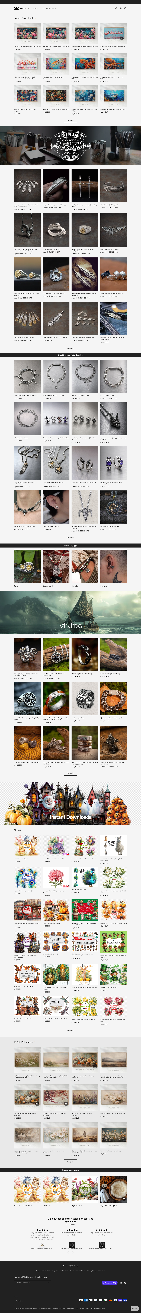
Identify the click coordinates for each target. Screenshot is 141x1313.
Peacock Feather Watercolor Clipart (24, 891)
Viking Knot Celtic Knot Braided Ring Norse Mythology (56, 763)
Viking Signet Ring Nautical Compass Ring (26, 762)
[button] (36, 8)
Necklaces (47, 586)
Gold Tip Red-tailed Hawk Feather (24, 337)
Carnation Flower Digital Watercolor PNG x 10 (55, 892)
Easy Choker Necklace (107, 395)
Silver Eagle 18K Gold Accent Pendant (54, 293)
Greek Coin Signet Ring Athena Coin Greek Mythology (26, 294)
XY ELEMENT (21, 1308)
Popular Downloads (22, 1205)
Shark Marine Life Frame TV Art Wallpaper (113, 109)
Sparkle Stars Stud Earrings (51, 526)
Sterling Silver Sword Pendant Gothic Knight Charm (85, 206)
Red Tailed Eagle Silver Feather (109, 249)
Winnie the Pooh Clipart (21, 859)
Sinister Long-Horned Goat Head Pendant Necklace (84, 527)
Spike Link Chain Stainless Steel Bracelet (26, 395)
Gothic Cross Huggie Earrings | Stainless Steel (84, 483)
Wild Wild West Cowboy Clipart (23, 1018)
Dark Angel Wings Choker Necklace (24, 526)
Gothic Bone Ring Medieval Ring (110, 674)
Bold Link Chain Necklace (21, 438)
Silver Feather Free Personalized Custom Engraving (84, 294)
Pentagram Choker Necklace (80, 395)
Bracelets (75, 586)
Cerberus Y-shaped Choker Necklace (53, 395)
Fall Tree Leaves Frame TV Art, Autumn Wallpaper (54, 1114)
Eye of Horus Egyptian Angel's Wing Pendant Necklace (24, 483)
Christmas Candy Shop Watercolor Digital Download (26, 924)
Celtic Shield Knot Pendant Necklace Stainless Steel (54, 674)
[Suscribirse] (48, 1282)
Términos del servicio (72, 1308)
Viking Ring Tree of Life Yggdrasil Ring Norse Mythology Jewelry (85, 763)
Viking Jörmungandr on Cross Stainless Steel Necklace (112, 763)
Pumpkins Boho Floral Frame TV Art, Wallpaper (83, 1077)
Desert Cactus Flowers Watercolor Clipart (84, 859)
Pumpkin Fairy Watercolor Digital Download (113, 923)
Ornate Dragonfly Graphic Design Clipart (55, 1018)
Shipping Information (43, 1271)
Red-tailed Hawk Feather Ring (52, 249)
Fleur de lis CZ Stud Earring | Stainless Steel (56, 438)
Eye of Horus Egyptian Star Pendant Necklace (53, 483)
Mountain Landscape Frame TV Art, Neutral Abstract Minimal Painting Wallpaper (113, 1077)
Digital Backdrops (107, 1205)
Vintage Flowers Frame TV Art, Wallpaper (112, 1113)
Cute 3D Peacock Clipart (79, 890)
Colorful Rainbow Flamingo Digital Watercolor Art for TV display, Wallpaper (26, 78)
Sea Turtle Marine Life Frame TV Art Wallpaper (53, 78)
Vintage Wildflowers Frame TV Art (110, 1151)
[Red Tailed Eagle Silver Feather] (100, 1245)
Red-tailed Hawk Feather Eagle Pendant (55, 337)
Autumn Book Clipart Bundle (51, 923)
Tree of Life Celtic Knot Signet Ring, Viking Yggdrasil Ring (26, 719)
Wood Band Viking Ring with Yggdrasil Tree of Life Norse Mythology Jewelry (56, 719)
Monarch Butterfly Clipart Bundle (24, 986)
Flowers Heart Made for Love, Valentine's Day (112, 1020)
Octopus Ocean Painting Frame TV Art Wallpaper (111, 78)
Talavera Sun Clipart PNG (50, 954)
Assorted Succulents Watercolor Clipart (54, 859)
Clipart (45, 1205)
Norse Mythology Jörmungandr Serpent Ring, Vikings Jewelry (26, 674)
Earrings (103, 586)
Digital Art (76, 1205)
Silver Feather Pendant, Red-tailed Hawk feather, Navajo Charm (26, 206)
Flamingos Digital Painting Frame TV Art (112, 47)
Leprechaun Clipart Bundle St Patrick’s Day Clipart (113, 956)
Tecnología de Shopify (31, 1308)
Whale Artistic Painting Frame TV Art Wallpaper (25, 110)
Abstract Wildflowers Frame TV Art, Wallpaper (82, 1114)
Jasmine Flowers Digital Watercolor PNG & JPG (113, 892)
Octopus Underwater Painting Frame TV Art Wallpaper (85, 78)
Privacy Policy (91, 1271)
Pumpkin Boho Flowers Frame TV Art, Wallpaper (25, 1114)
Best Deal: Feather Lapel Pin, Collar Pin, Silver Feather (112, 338)
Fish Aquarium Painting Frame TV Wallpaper (27, 47)
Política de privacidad (59, 1308)
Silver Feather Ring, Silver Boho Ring (111, 293)
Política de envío (84, 1308)
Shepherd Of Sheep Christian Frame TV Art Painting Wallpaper (84, 1152)
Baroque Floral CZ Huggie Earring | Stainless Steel (111, 483)
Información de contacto (98, 1308)
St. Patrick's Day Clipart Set (108, 987)
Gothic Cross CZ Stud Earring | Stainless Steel (84, 439)
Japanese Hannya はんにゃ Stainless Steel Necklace (113, 439)
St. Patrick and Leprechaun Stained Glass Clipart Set (55, 988)
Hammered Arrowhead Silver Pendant (83, 337)
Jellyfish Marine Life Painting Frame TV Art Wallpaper (84, 110)
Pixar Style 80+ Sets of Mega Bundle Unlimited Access (82, 955)
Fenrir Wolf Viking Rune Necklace (110, 526)
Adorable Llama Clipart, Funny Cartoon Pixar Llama (112, 859)
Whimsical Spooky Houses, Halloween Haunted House (25, 956)
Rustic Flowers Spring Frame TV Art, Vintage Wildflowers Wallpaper (27, 1077)
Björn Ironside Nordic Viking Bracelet (111, 718)
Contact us (101, 1271)
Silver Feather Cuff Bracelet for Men (111, 205)
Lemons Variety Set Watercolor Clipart (83, 1019)
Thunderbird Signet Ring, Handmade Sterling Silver (83, 250)
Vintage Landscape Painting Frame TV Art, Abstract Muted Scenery (55, 1077)
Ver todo (70, 120)
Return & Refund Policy (77, 1271)
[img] (70, 1221)
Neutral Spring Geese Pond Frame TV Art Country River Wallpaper (26, 1152)
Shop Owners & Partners (60, 1271)
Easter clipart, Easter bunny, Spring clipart (84, 987)
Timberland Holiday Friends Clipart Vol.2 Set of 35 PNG (84, 924)
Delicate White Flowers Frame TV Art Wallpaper (54, 1152)
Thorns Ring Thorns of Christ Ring (82, 674)
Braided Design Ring (78, 718)
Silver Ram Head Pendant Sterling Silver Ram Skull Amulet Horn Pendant (26, 250)
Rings (16, 586)
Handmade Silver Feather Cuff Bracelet (54, 205)
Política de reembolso (45, 1308)
